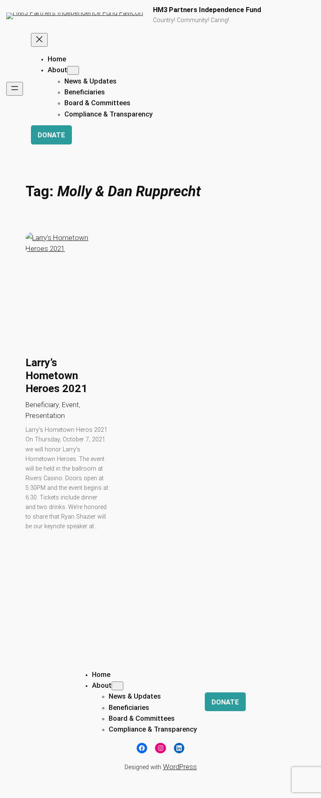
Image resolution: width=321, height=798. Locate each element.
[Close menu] (39, 40)
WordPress (180, 767)
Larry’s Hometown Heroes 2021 (56, 375)
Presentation (45, 415)
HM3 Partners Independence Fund (207, 10)
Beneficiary (42, 404)
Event (70, 404)
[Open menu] (14, 89)
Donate (51, 135)
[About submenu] (73, 70)
